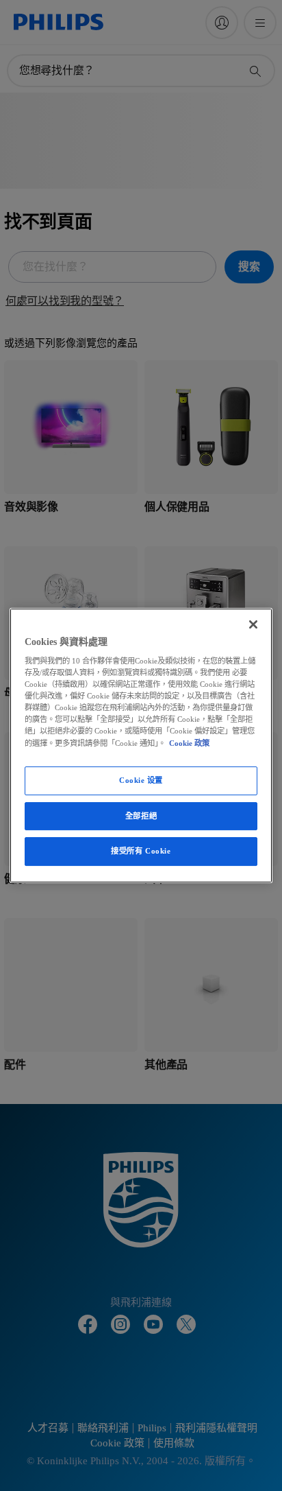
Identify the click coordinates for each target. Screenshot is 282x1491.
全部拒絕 (141, 816)
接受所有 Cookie (140, 851)
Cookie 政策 (189, 743)
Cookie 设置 (141, 780)
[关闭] (253, 624)
